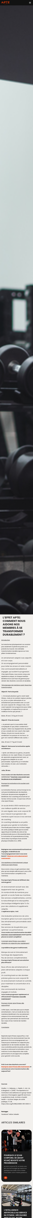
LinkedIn (16, 1114)
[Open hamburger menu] (30, 3)
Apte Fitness (9, 674)
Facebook (4, 1114)
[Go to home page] (5, 2)
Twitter (10, 1114)
